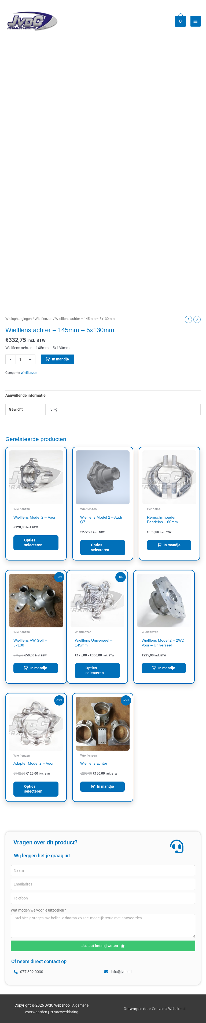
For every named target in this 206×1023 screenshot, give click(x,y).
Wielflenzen (43, 319)
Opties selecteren (33, 542)
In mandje (60, 359)
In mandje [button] (172, 545)
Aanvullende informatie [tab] (25, 395)
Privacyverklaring (64, 1012)
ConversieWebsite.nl (168, 1009)
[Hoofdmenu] (195, 21)
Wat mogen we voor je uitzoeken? (38, 910)
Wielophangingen (18, 319)
